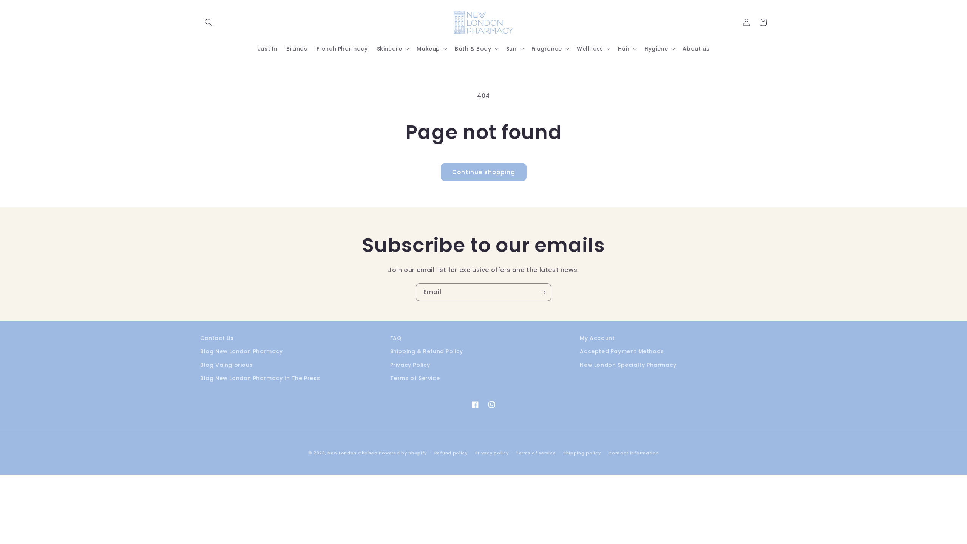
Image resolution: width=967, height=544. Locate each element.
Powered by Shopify (403, 453)
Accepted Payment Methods (622, 351)
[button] (208, 22)
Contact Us (217, 338)
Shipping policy (582, 453)
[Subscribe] (542, 292)
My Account (597, 338)
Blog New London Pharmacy (241, 351)
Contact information (633, 453)
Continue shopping (483, 172)
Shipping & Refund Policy (426, 351)
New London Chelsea (352, 453)
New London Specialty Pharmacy (628, 365)
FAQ (396, 338)
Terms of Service (415, 378)
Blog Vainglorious (226, 365)
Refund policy (451, 453)
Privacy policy (492, 453)
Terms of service (536, 453)
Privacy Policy (410, 365)
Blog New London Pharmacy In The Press (260, 378)
